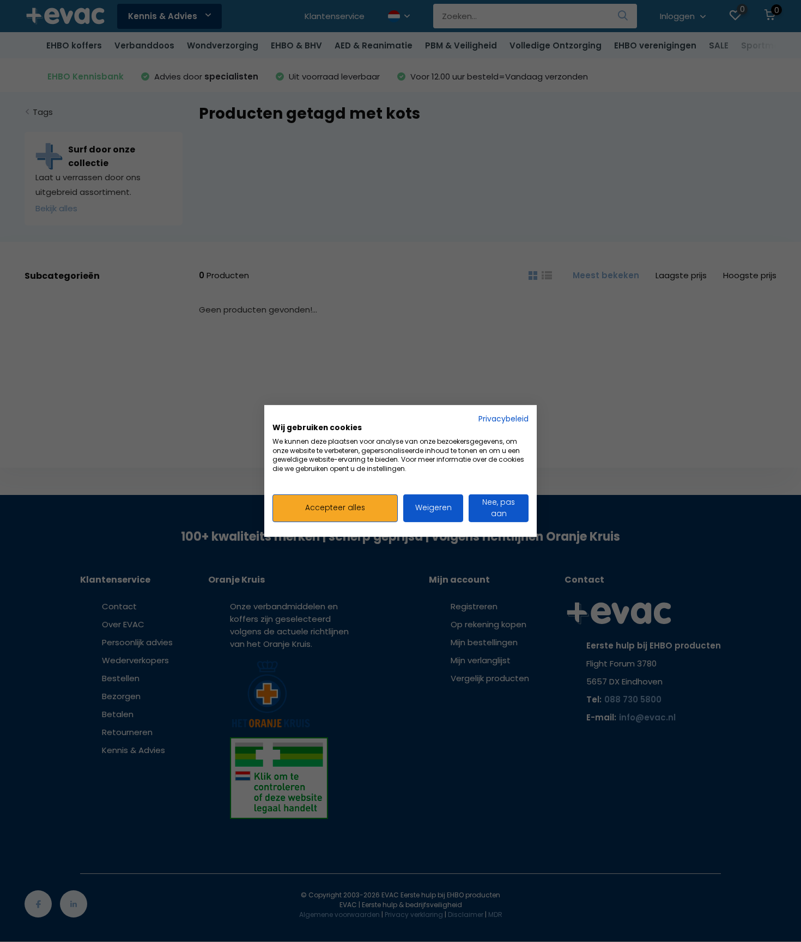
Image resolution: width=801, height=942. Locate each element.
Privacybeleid (503, 419)
